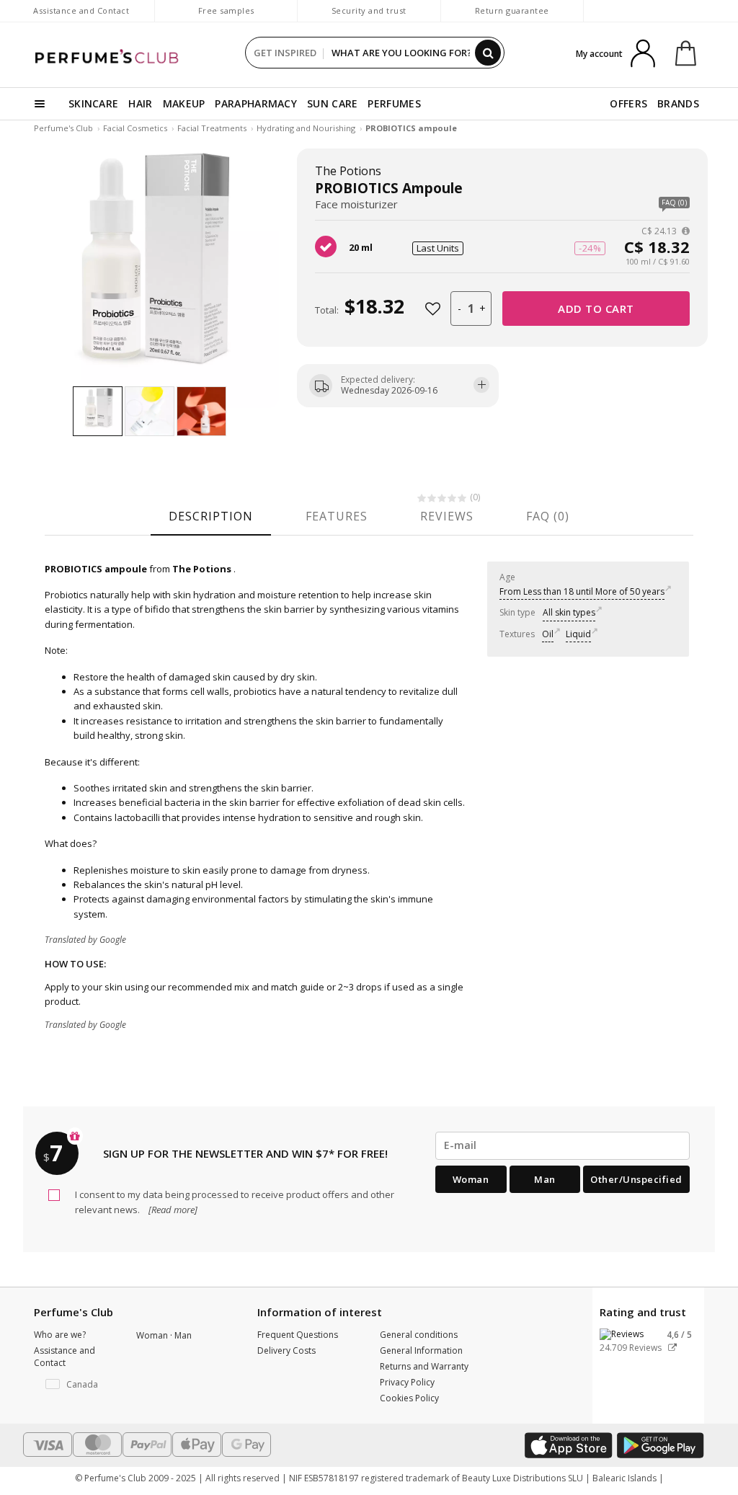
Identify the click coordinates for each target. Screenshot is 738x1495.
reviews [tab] (447, 516)
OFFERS (628, 103)
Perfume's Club (63, 128)
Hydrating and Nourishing (306, 128)
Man (545, 1179)
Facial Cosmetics (135, 128)
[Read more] (171, 1209)
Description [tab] (211, 516)
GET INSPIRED (285, 52)
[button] (74, 1384)
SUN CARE (332, 103)
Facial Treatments (211, 128)
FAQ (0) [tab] (547, 516)
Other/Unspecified (636, 1179)
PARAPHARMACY (256, 103)
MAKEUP (184, 103)
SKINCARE (93, 103)
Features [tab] (337, 516)
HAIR (140, 103)
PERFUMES (394, 103)
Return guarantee (512, 10)
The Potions (348, 171)
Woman (471, 1179)
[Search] (488, 53)
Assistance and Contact (81, 10)
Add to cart (596, 308)
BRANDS (678, 103)
